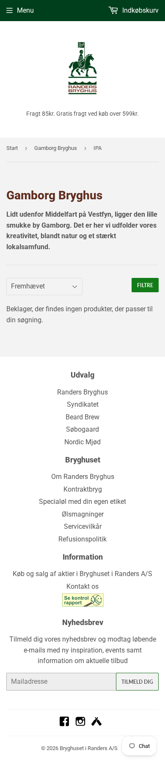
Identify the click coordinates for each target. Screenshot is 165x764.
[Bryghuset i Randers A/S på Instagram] (80, 724)
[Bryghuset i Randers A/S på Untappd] (96, 724)
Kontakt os (82, 586)
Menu (25, 10)
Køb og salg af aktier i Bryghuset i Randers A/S (82, 574)
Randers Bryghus (82, 392)
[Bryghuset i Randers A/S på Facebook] (64, 724)
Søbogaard (82, 429)
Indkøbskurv (140, 10)
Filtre (145, 285)
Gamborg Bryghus (55, 148)
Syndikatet (83, 404)
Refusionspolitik (82, 539)
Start (12, 148)
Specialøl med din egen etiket (82, 502)
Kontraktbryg (82, 489)
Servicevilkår (83, 526)
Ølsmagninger (83, 514)
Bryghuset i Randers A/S (89, 748)
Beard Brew (82, 417)
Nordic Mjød (82, 442)
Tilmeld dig (137, 682)
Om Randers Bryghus (82, 477)
